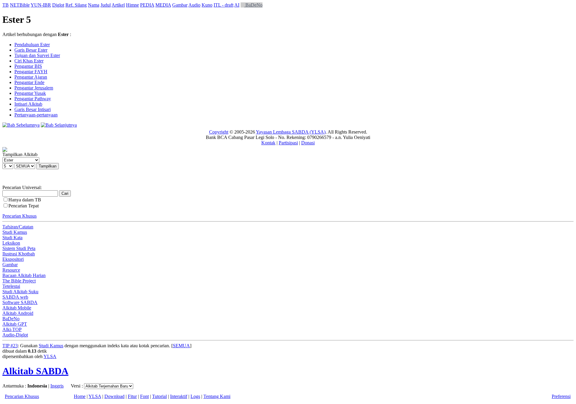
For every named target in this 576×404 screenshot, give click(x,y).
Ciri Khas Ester (29, 60)
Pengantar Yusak (30, 93)
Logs (195, 396)
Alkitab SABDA (35, 371)
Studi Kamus (14, 232)
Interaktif (178, 396)
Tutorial (159, 396)
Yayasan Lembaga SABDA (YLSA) (291, 131)
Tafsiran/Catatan (17, 226)
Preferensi (561, 396)
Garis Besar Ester (30, 50)
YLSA (50, 356)
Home (80, 396)
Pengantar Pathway (32, 98)
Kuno (207, 5)
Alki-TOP (12, 329)
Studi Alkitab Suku (20, 291)
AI (236, 5)
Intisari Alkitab (28, 104)
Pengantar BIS (28, 66)
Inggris (57, 385)
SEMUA (181, 345)
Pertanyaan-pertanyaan (36, 114)
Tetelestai (11, 286)
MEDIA (163, 5)
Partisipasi (288, 142)
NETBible (20, 5)
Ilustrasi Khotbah (18, 253)
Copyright (218, 131)
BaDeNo (253, 5)
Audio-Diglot (15, 334)
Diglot (58, 5)
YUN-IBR (41, 5)
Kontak (268, 142)
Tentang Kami (216, 396)
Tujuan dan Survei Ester (37, 55)
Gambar (180, 5)
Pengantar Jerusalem (33, 87)
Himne (132, 5)
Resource (11, 270)
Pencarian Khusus (19, 216)
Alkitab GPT (14, 324)
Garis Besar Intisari (32, 109)
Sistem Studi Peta (18, 248)
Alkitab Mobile (16, 307)
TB (5, 5)
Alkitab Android (17, 313)
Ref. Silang (76, 5)
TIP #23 (10, 345)
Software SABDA (20, 302)
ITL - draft (223, 5)
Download (114, 396)
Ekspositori (13, 259)
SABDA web (15, 297)
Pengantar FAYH (30, 71)
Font (144, 396)
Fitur (132, 396)
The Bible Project (19, 280)
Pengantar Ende (29, 82)
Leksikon (11, 243)
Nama (93, 5)
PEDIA (147, 5)
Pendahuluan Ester (32, 44)
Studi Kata (12, 237)
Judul (105, 5)
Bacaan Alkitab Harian (24, 275)
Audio (194, 5)
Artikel (118, 5)
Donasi (308, 142)
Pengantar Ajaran (30, 77)
